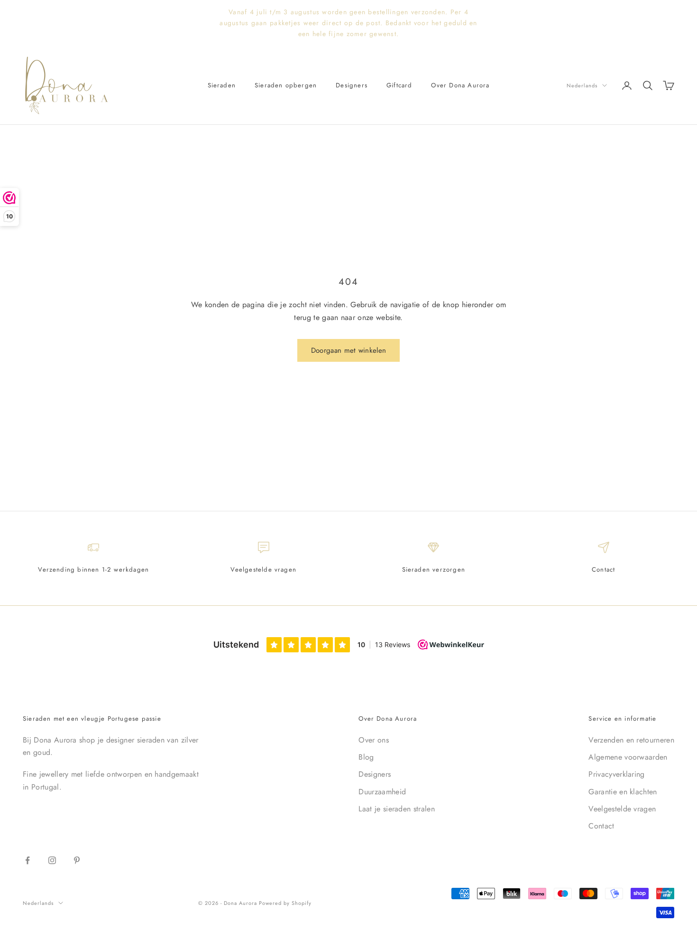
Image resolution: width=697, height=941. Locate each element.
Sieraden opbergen (286, 85)
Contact (603, 569)
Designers (351, 85)
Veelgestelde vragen (263, 569)
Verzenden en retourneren (631, 739)
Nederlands (582, 85)
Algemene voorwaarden (627, 757)
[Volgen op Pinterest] (77, 860)
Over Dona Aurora (460, 85)
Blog (366, 757)
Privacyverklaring (616, 774)
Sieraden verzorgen (433, 569)
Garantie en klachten (622, 791)
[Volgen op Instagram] (52, 860)
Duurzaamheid (382, 791)
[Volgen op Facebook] (27, 860)
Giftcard (399, 85)
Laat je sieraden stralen (396, 808)
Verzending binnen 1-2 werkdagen (93, 569)
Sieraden (222, 85)
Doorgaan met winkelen (348, 350)
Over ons (373, 739)
